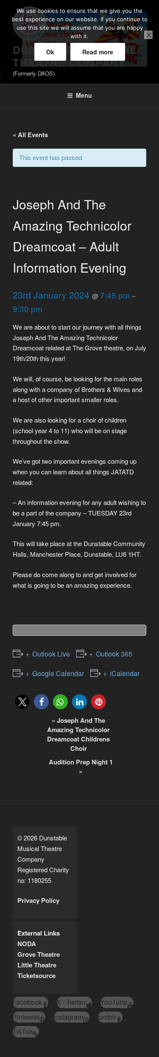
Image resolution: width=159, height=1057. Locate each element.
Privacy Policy (38, 900)
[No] (148, 35)
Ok (50, 52)
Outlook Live (51, 654)
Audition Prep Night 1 (81, 766)
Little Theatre (36, 965)
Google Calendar (58, 673)
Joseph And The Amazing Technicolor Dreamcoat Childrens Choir (78, 734)
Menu (84, 95)
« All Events (30, 134)
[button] (22, 701)
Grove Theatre (38, 954)
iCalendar (124, 673)
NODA (26, 943)
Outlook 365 (114, 654)
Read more (97, 52)
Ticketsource (36, 975)
